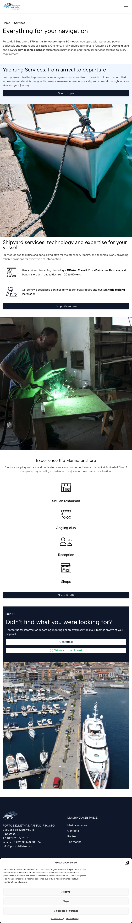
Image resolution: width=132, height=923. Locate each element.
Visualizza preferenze (66, 910)
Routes (71, 836)
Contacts (73, 830)
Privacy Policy (72, 918)
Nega (66, 901)
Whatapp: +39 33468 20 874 (22, 842)
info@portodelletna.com (18, 846)
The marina (74, 841)
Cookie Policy (57, 918)
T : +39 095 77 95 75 (16, 838)
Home (6, 23)
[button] (127, 862)
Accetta (66, 891)
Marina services (77, 825)
